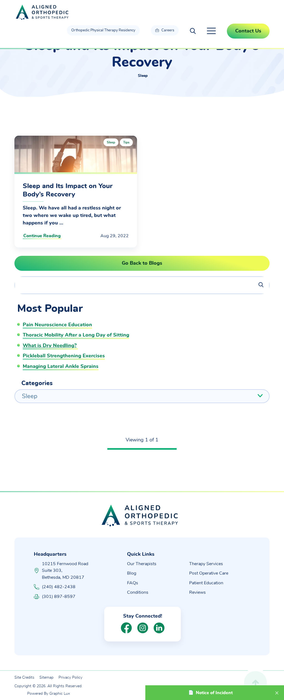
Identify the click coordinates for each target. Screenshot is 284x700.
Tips (126, 142)
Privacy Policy (70, 677)
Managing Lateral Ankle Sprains (60, 366)
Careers (167, 30)
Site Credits (24, 677)
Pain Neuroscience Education (57, 324)
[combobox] (142, 396)
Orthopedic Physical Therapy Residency (103, 30)
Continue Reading (42, 236)
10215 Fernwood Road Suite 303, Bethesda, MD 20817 (65, 571)
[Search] (257, 285)
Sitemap (46, 677)
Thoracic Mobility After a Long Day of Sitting (76, 335)
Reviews (197, 592)
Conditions (137, 592)
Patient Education (206, 583)
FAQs (132, 583)
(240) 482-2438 (58, 587)
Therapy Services (206, 564)
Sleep (111, 142)
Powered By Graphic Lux (48, 694)
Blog (131, 573)
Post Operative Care (208, 573)
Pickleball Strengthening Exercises (64, 355)
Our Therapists (141, 564)
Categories (37, 383)
